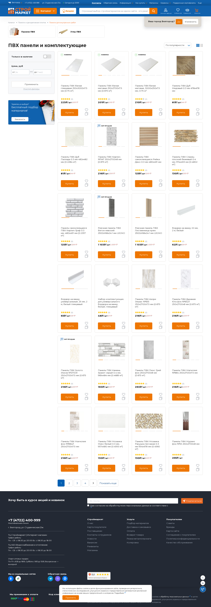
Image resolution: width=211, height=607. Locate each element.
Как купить (140, 3)
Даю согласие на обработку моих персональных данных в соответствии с (146, 505)
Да (179, 21)
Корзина (197, 13)
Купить (69, 112)
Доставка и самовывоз (139, 527)
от (13, 72)
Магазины (153, 3)
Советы (170, 523)
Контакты (96, 3)
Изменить (190, 21)
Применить (31, 84)
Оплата (131, 531)
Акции (69, 10)
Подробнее (119, 593)
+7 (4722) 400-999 (32, 3)
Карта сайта (172, 531)
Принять (70, 597)
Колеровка (133, 542)
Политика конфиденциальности (183, 538)
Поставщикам (94, 531)
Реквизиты (93, 546)
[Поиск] (153, 11)
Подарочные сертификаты (184, 3)
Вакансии (92, 542)
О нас (90, 523)
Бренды (170, 527)
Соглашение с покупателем (181, 535)
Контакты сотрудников (99, 535)
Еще (200, 3)
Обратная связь (110, 3)
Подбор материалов (138, 523)
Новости (92, 538)
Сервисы (164, 3)
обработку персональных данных (174, 597)
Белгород (16, 2)
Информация (125, 3)
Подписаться (194, 501)
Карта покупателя (96, 527)
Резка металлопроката (139, 538)
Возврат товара (135, 535)
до (35, 72)
